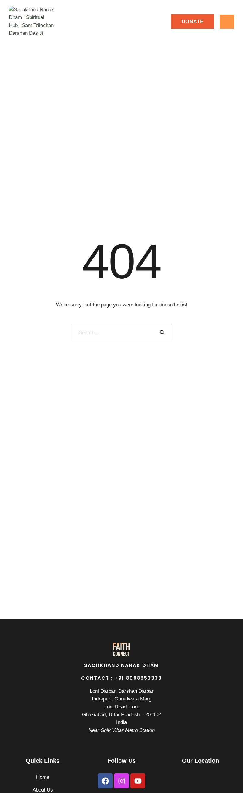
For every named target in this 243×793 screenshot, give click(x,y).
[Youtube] (137, 780)
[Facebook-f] (143, 22)
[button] (192, 21)
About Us (43, 790)
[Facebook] (105, 780)
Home (42, 777)
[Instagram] (156, 22)
